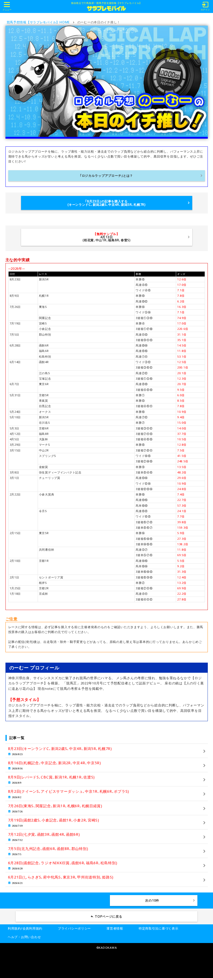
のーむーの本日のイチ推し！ (98, 22)
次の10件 (152, 900)
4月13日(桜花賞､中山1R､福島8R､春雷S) (106, 237)
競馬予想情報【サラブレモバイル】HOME (38, 22)
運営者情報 (114, 928)
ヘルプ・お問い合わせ (24, 937)
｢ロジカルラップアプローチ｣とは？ (106, 175)
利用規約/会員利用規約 (25, 928)
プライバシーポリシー (74, 928)
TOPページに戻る (108, 916)
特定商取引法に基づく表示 (158, 928)
